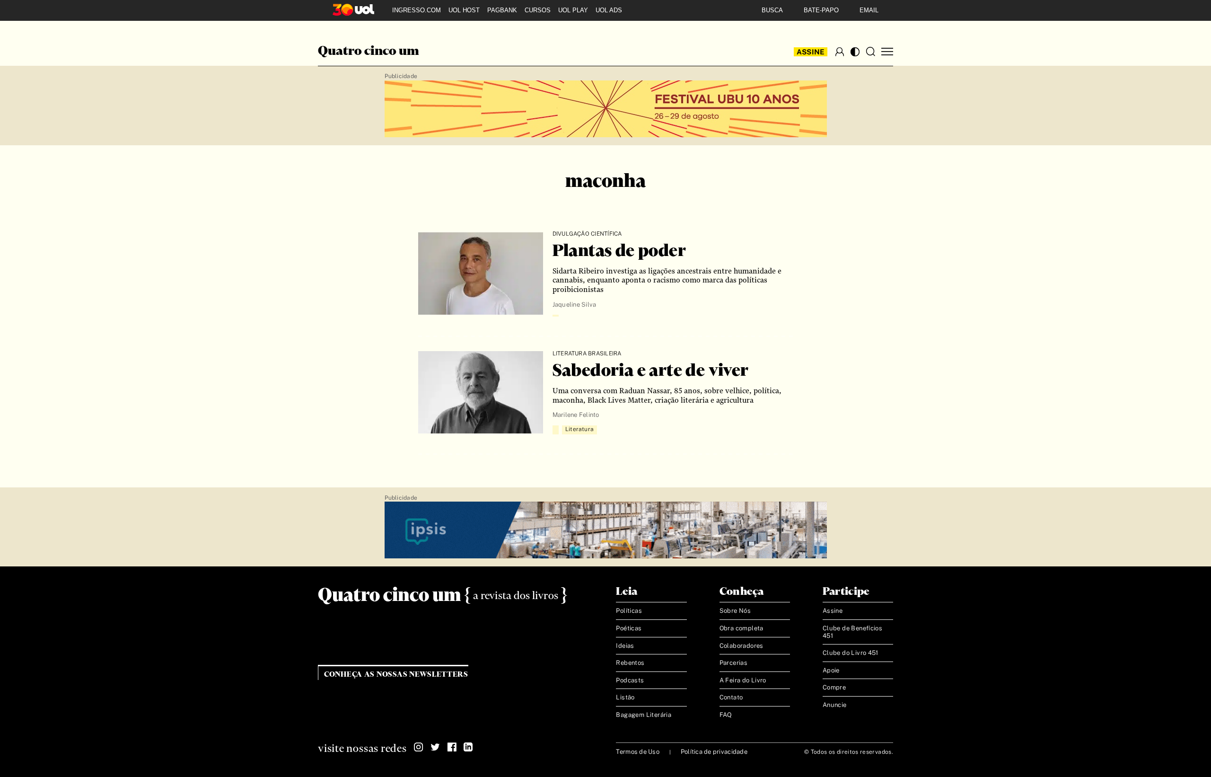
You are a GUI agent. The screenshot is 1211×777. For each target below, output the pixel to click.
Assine (811, 52)
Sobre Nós (735, 610)
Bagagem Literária (643, 714)
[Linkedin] (468, 747)
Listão (625, 697)
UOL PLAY (573, 10)
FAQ (726, 714)
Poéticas (628, 628)
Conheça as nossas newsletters (396, 674)
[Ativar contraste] (855, 51)
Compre (834, 687)
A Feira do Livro (743, 680)
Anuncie (835, 704)
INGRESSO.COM (416, 10)
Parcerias (734, 662)
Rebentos (630, 662)
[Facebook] (451, 747)
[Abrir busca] (870, 51)
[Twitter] (435, 747)
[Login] (839, 51)
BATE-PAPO (821, 10)
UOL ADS (609, 10)
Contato (731, 697)
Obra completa (741, 628)
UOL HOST (464, 10)
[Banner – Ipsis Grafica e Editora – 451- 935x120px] (606, 530)
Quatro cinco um (368, 51)
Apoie (831, 670)
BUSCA (772, 10)
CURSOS (538, 10)
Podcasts (630, 680)
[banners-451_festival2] (606, 109)
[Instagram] (418, 747)
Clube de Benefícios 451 (852, 632)
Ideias (625, 645)
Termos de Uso (637, 752)
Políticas (629, 610)
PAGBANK (502, 10)
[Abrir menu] (887, 52)
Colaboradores (741, 645)
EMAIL (869, 10)
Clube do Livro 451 (850, 652)
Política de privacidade (714, 752)
